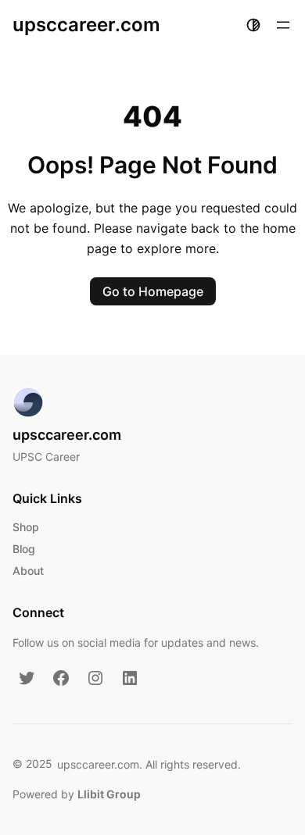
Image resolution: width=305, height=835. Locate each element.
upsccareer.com (86, 24)
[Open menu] (283, 25)
